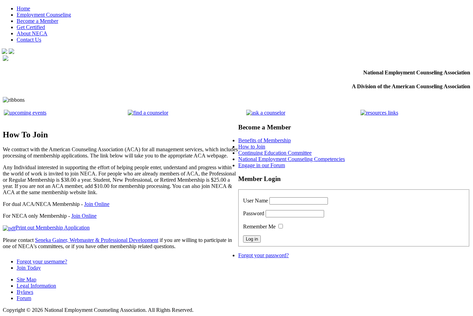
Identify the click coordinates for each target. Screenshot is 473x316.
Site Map (26, 279)
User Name (255, 201)
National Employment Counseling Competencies (291, 159)
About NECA (32, 33)
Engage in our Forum (261, 165)
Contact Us (29, 40)
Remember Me (259, 226)
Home (23, 8)
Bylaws (25, 292)
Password (253, 213)
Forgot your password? (263, 255)
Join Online (96, 204)
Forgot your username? (42, 261)
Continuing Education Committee (275, 153)
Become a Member (37, 21)
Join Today (29, 268)
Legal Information (36, 286)
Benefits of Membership (264, 140)
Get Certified (31, 27)
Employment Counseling (44, 15)
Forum (24, 298)
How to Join (251, 147)
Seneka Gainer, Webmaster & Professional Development (96, 240)
